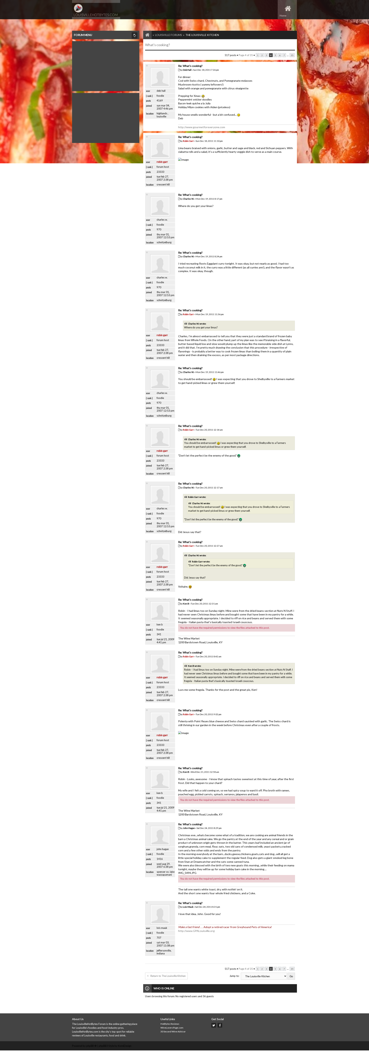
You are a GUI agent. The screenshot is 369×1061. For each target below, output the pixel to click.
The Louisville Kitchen (202, 35)
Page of (246, 55)
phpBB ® (91, 1045)
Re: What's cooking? (190, 65)
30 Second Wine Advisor (173, 1031)
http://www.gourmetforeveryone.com (201, 127)
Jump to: (234, 975)
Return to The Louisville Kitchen (168, 975)
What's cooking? (157, 45)
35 (292, 55)
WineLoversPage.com (171, 1027)
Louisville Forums (168, 35)
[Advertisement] (105, 65)
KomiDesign (124, 1045)
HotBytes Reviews (169, 1023)
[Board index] (145, 35)
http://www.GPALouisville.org (196, 930)
